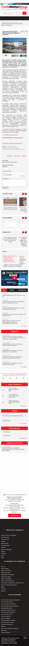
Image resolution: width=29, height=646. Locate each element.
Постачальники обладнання (8, 612)
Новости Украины (13, 22)
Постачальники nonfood (7, 602)
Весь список (17, 155)
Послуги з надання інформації (9, 584)
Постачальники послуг (6, 614)
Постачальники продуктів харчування (10, 599)
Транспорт (3, 630)
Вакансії (3, 591)
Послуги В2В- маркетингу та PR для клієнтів (12, 582)
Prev (23, 194)
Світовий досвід (5, 545)
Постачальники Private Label (8, 604)
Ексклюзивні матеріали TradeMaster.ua (12, 143)
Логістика (3, 553)
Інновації (3, 547)
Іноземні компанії (5, 632)
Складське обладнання (7, 624)
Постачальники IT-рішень (7, 622)
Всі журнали (23, 406)
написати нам (14, 515)
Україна (11, 290)
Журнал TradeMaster (6, 578)
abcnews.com (14, 134)
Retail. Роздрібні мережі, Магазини (10, 606)
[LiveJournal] (26, 56)
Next (26, 194)
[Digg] (21, 56)
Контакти (3, 589)
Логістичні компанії (6, 616)
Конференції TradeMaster (7, 574)
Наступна (24, 155)
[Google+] (15, 56)
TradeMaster (4, 22)
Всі (4, 290)
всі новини (23, 326)
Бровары (18, 149)
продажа (17, 147)
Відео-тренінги (5, 543)
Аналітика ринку (5, 537)
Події (2, 557)
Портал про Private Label (7, 580)
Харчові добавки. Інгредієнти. (8, 620)
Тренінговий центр (6, 572)
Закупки (3, 551)
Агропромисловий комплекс (8, 610)
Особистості (7, 232)
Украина (23, 149)
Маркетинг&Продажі (6, 549)
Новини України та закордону (8, 535)
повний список (23, 438)
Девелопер (8, 147)
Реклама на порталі (6, 570)
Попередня (10, 155)
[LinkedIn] (23, 56)
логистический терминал (8, 149)
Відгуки (3, 587)
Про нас (3, 566)
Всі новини (23, 367)
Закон (2, 555)
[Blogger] (19, 56)
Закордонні (22, 290)
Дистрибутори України (6, 608)
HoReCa (3, 626)
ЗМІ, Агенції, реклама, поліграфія (9, 628)
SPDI (13, 147)
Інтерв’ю (3, 541)
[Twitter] (17, 56)
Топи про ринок (5, 539)
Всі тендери (23, 423)
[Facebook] (13, 56)
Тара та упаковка (5, 618)
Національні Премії (6, 576)
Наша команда (5, 568)
